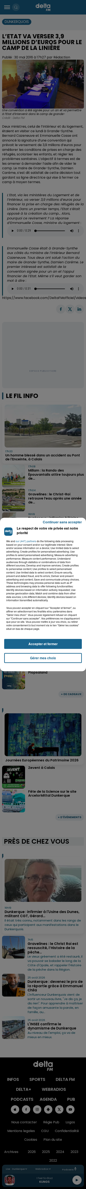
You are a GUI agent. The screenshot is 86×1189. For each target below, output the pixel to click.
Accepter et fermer (43, 643)
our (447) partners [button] (26, 541)
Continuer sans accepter (62, 522)
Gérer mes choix (43, 658)
